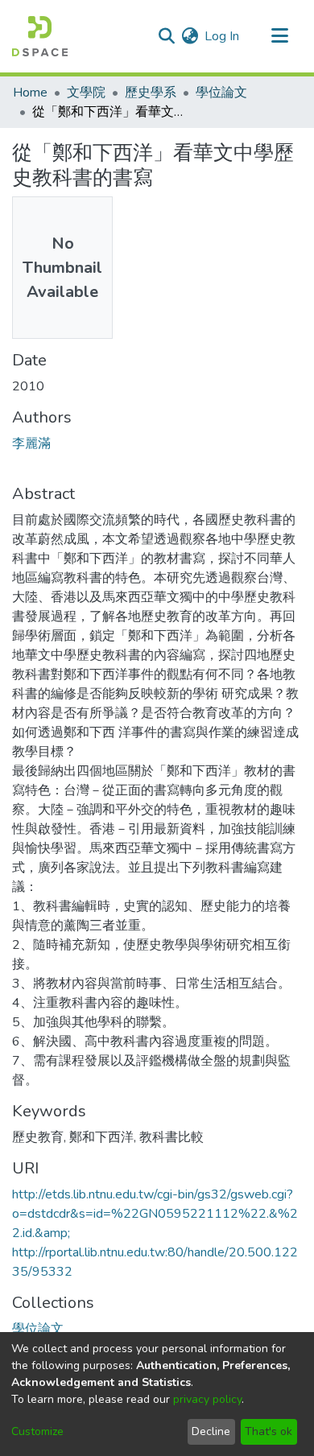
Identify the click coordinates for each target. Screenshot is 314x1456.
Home (30, 92)
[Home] (40, 36)
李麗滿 (31, 443)
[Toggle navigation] (279, 36)
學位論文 (221, 92)
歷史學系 (150, 92)
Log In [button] (223, 36)
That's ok (268, 1431)
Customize (37, 1431)
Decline (211, 1431)
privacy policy (207, 1399)
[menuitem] (190, 36)
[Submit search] (166, 36)
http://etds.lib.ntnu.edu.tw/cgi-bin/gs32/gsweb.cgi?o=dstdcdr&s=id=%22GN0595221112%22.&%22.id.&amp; (155, 1214)
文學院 (86, 92)
